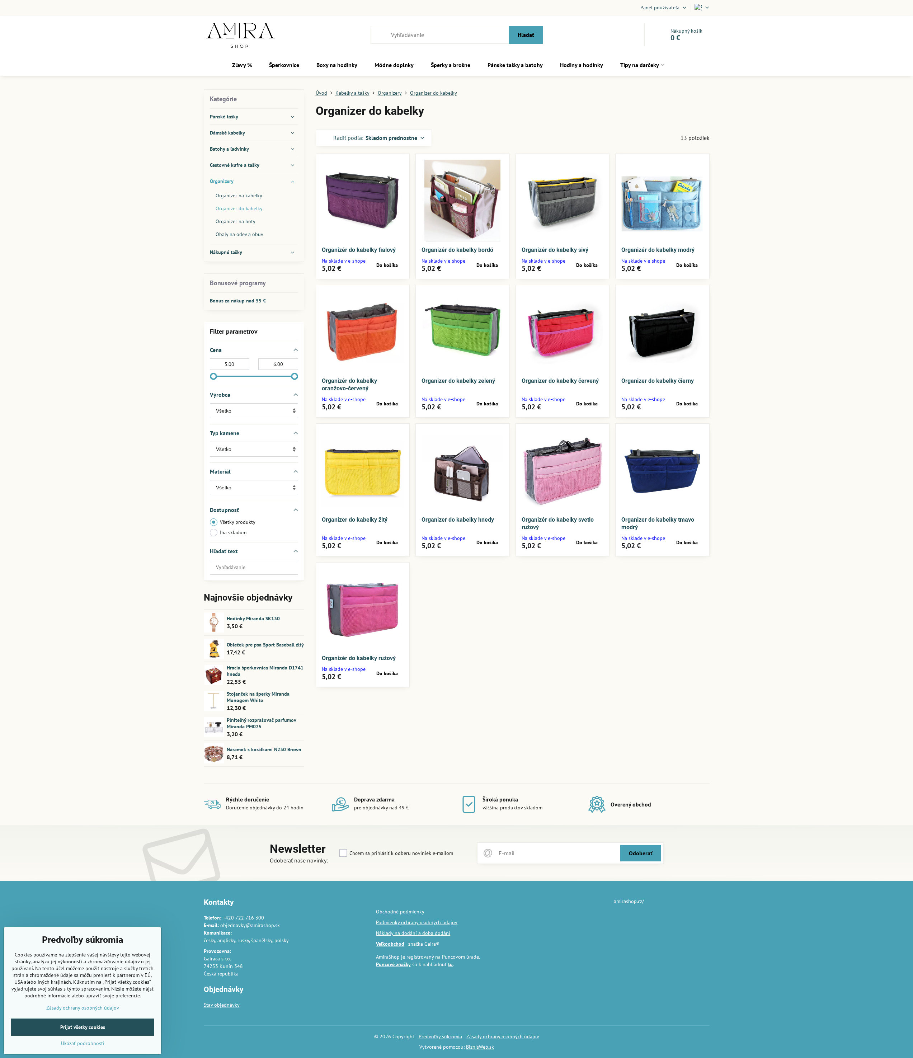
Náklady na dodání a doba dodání (413, 933)
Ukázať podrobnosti (82, 1043)
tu (450, 964)
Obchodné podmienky (400, 911)
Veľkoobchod (390, 944)
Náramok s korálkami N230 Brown (264, 749)
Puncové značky (393, 964)
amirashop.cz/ (629, 901)
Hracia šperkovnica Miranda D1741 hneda (265, 670)
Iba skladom (233, 532)
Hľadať (526, 34)
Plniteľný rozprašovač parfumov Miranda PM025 (261, 723)
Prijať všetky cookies (82, 1027)
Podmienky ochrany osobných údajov (416, 922)
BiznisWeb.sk (480, 1047)
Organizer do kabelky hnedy (458, 519)
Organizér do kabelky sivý (555, 249)
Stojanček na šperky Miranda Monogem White (258, 697)
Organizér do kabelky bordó (457, 249)
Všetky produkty (237, 522)
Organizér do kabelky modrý (658, 249)
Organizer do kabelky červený (560, 380)
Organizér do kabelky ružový (359, 658)
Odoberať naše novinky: (299, 860)
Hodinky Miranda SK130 (253, 618)
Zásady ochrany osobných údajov (502, 1036)
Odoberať (641, 853)
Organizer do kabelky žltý (354, 519)
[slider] (213, 376)
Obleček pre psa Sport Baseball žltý (265, 644)
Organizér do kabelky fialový (359, 249)
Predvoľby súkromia (440, 1036)
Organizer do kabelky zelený (458, 380)
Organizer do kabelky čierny (657, 380)
